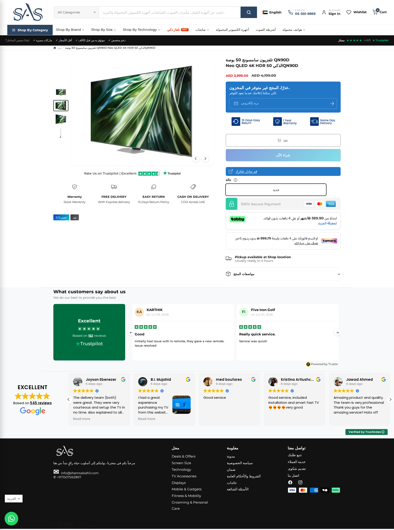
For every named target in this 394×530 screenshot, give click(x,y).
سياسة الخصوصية (240, 463)
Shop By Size (102, 29)
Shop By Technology (140, 29)
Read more (297, 350)
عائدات (232, 483)
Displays (179, 483)
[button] (380, 12)
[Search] (249, 12)
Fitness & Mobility (186, 496)
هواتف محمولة (292, 29)
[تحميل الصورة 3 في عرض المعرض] (60, 119)
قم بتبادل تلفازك (246, 171)
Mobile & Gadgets (187, 489)
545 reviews (41, 403)
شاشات (200, 29)
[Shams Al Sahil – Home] (27, 12)
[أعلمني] (332, 103)
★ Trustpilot (381, 40)
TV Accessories (184, 476)
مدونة (231, 456)
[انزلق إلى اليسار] (196, 158)
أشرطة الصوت (266, 29)
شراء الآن (283, 155)
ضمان (231, 469)
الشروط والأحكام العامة (244, 476)
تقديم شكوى (297, 468)
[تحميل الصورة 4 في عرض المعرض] (60, 133)
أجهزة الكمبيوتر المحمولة (232, 29)
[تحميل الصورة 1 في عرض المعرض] (60, 92)
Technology (181, 469)
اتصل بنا (293, 475)
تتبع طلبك (295, 455)
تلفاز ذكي (177, 29)
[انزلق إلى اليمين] (205, 158)
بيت (59, 47)
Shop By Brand (68, 29)
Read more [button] (81, 419)
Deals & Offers (183, 456)
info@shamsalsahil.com (76, 473)
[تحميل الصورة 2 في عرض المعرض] (60, 105)
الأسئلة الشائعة (238, 489)
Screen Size (181, 463)
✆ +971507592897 (67, 477)
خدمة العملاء (297, 462)
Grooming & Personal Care (190, 505)
